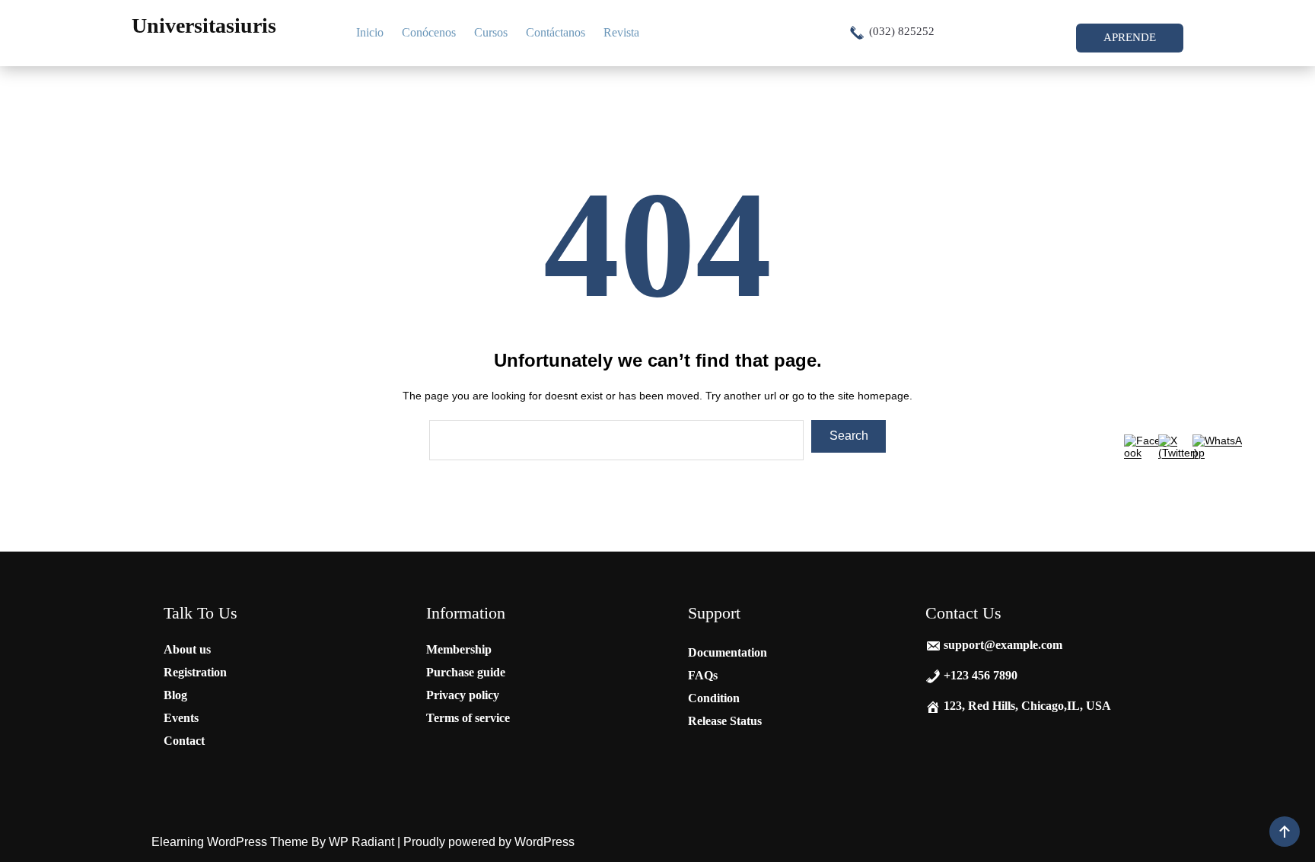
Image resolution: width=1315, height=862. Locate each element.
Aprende (1129, 37)
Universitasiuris (204, 25)
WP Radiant (361, 841)
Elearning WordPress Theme (231, 841)
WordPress (544, 841)
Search (848, 435)
